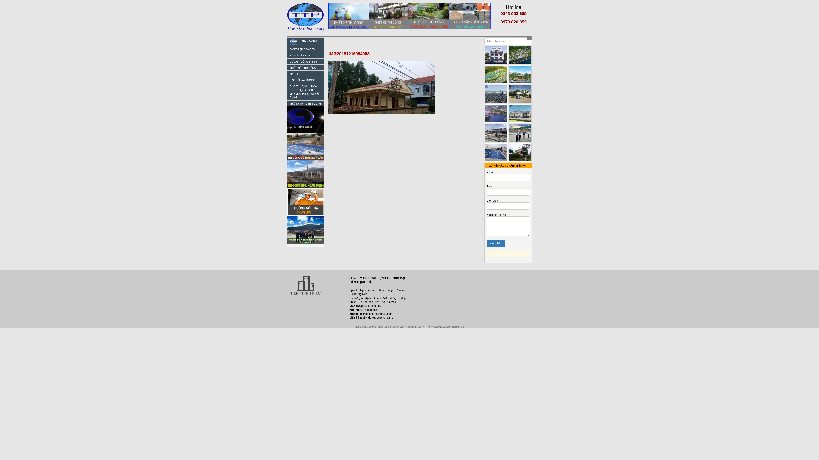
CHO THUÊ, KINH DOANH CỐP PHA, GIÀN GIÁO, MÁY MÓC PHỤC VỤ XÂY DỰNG (305, 91)
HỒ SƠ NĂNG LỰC (301, 55)
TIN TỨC (295, 74)
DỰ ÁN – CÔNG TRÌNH (303, 61)
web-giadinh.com (455, 326)
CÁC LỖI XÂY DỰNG (302, 80)
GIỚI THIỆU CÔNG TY (302, 49)
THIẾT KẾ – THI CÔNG (303, 67)
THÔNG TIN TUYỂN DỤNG (305, 103)
